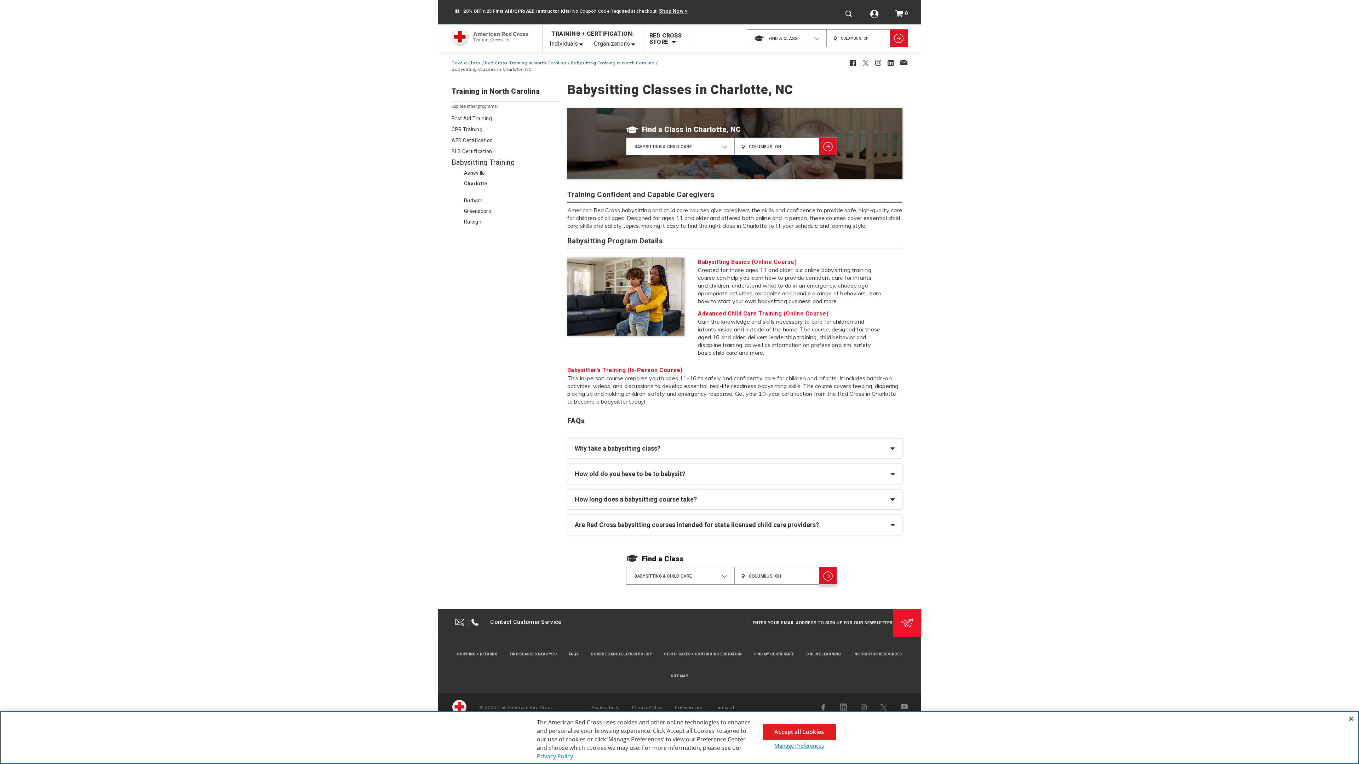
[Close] (1351, 719)
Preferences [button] (689, 707)
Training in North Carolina (496, 92)
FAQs (574, 654)
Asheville (474, 173)
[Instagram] (864, 707)
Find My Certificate (774, 654)
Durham (473, 200)
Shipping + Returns (477, 654)
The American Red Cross (525, 707)
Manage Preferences (799, 745)
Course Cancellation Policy (621, 654)
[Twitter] (884, 707)
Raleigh (472, 222)
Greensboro (477, 211)
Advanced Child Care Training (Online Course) (763, 313)
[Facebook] (824, 707)
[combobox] (787, 38)
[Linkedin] (843, 707)
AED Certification (472, 140)
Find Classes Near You (533, 654)
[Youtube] (904, 707)
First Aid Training (472, 118)
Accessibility (605, 707)
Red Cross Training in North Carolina (525, 62)
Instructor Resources (877, 654)
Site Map (679, 676)
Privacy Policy (647, 707)
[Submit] (907, 623)
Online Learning (823, 654)
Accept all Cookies (799, 732)
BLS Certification (472, 151)
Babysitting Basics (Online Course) (747, 262)
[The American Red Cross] (459, 707)
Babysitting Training (483, 162)
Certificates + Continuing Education (703, 654)
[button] (457, 11)
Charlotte (475, 183)
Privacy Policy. (555, 756)
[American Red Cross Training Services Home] (489, 38)
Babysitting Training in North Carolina (613, 62)
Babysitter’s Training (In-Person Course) (625, 370)
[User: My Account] (874, 13)
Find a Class (663, 129)
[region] (679, 737)
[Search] (848, 13)
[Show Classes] (899, 38)
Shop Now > (673, 11)
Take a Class (466, 62)
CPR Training (467, 129)
